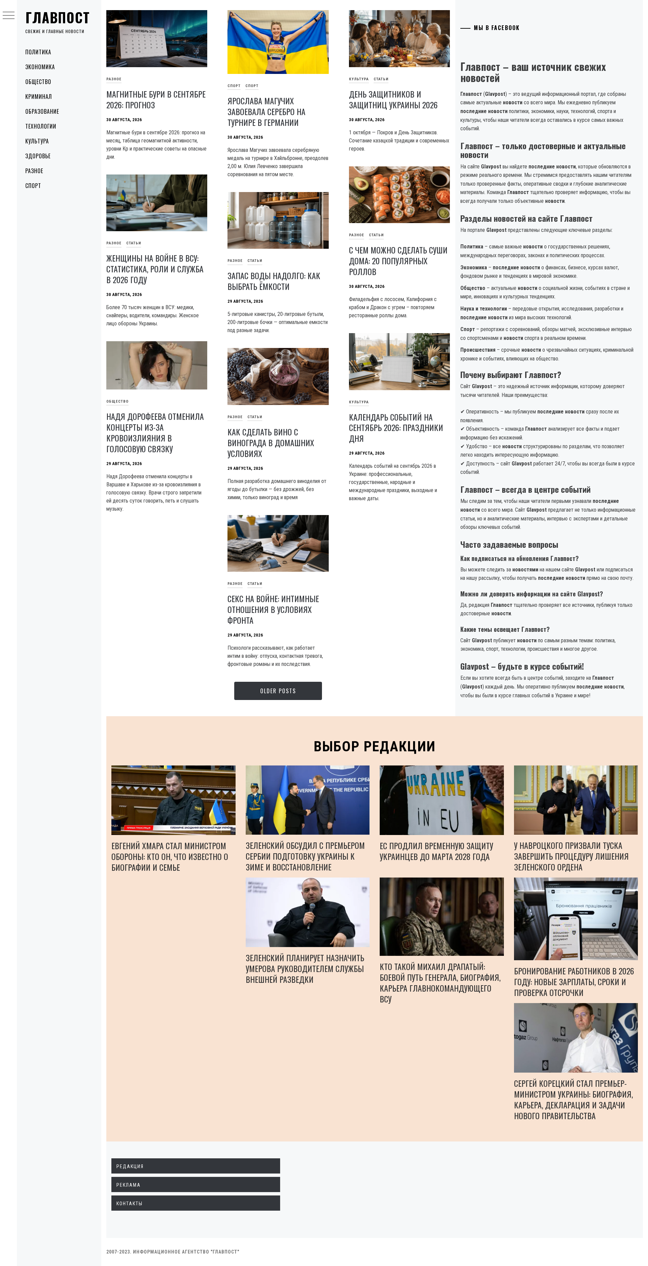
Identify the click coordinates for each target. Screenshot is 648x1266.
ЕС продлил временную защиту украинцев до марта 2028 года (436, 850)
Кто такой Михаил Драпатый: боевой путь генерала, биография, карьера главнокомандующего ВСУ (440, 982)
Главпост (57, 17)
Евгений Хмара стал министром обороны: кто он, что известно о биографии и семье (169, 856)
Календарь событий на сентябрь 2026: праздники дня (396, 428)
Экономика (40, 67)
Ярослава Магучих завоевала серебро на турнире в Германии (266, 111)
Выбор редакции (375, 746)
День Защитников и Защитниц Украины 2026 (393, 99)
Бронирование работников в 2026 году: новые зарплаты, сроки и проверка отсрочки (574, 981)
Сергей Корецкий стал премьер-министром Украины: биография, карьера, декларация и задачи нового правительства (573, 1099)
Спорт (33, 186)
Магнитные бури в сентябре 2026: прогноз (156, 99)
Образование (42, 111)
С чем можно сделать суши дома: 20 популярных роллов (398, 260)
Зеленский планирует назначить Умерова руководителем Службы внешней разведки (305, 968)
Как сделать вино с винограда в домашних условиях (270, 442)
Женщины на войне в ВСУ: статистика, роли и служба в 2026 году (155, 269)
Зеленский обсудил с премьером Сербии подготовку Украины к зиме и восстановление (305, 856)
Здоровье (38, 156)
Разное (34, 171)
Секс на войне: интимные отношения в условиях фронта (273, 609)
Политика (38, 52)
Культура (37, 141)
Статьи (381, 79)
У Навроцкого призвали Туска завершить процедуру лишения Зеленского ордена (571, 856)
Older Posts (278, 691)
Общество (38, 82)
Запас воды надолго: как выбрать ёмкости (273, 280)
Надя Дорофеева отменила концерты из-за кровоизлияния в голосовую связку (155, 432)
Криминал (38, 96)
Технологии (40, 126)
